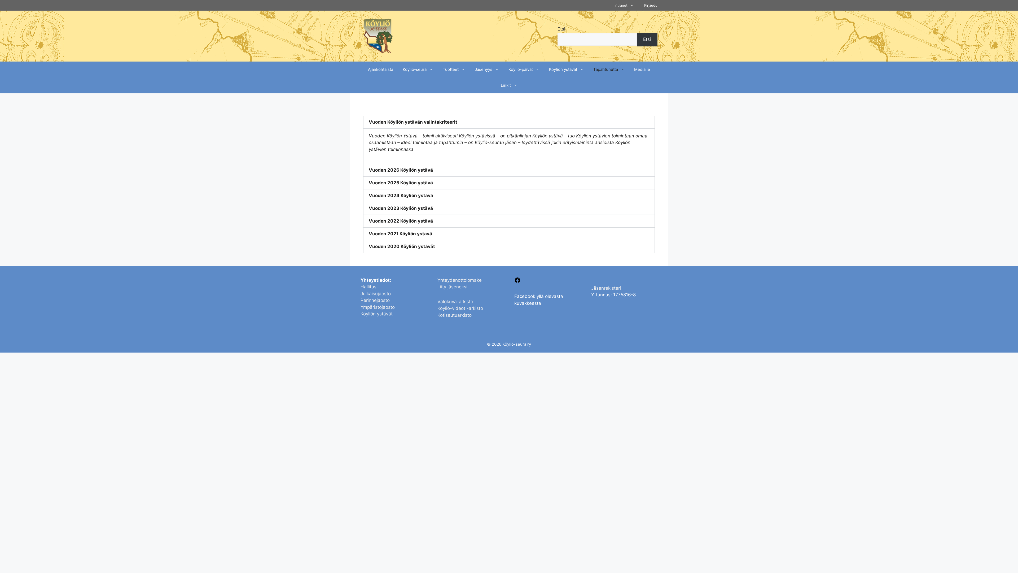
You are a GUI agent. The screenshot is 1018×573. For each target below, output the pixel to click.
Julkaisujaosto (376, 293)
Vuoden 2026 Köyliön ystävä (401, 170)
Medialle (642, 69)
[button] (509, 122)
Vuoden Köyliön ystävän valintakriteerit (413, 122)
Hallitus (368, 286)
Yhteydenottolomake (459, 280)
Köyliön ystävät (563, 69)
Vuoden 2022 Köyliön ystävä (401, 221)
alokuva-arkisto (456, 301)
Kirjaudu (650, 5)
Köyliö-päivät (520, 69)
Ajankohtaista (380, 69)
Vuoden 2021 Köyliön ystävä (400, 233)
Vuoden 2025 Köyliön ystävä (401, 182)
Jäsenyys (483, 69)
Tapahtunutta (605, 69)
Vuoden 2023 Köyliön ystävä (401, 208)
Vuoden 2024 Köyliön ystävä (401, 195)
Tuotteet (451, 69)
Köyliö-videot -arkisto (460, 308)
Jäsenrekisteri (606, 288)
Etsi (561, 29)
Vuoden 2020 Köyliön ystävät (402, 246)
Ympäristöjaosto (378, 307)
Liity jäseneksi (452, 286)
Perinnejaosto (375, 300)
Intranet (621, 5)
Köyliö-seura (415, 69)
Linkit (506, 85)
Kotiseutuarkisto (454, 315)
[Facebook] (517, 281)
